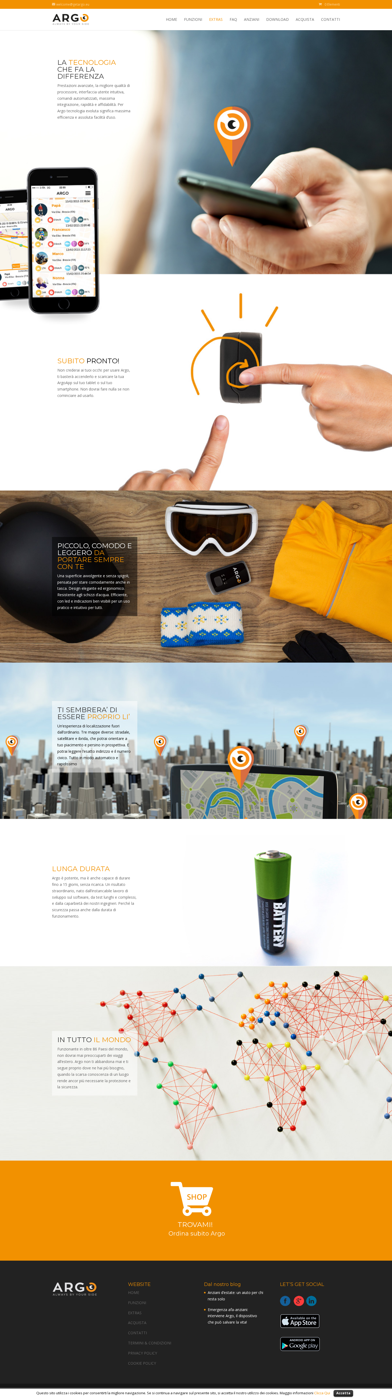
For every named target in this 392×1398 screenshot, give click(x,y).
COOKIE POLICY (142, 1363)
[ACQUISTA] (196, 1217)
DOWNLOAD (277, 19)
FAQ (233, 19)
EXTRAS (216, 19)
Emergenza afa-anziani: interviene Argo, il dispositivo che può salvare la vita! (232, 1316)
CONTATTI (330, 19)
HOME (171, 19)
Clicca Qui (322, 1393)
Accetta (343, 1393)
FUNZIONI (193, 19)
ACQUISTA (305, 19)
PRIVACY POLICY (142, 1353)
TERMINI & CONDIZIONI (149, 1342)
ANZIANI (251, 19)
